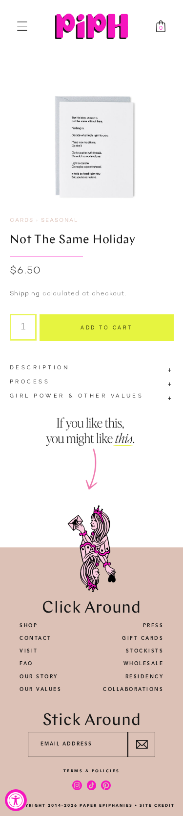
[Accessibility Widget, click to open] (16, 800)
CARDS (22, 220)
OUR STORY (39, 676)
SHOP (29, 625)
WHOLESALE (143, 663)
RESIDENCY (144, 676)
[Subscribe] (141, 744)
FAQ (27, 663)
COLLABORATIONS (133, 689)
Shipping (25, 293)
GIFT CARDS (142, 638)
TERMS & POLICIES (91, 770)
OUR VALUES (40, 689)
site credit (157, 805)
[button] (22, 26)
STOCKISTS (145, 651)
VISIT (29, 651)
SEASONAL (59, 220)
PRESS (153, 625)
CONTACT (36, 638)
